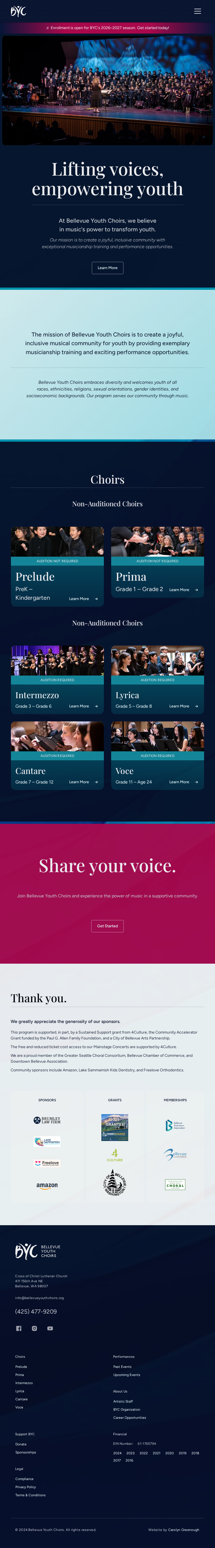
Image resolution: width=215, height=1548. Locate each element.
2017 (117, 1460)
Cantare (21, 1399)
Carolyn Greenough (184, 1530)
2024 (117, 1453)
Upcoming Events (126, 1375)
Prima (19, 1375)
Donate (21, 1444)
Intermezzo (24, 1383)
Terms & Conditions (30, 1495)
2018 (195, 1453)
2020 (169, 1453)
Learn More (108, 267)
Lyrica (19, 1391)
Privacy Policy (25, 1487)
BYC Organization (126, 1409)
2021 (156, 1453)
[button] (197, 11)
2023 (131, 1453)
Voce (19, 1407)
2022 (144, 1453)
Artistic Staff (123, 1401)
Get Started (107, 926)
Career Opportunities (129, 1418)
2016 (129, 1460)
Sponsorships (25, 1452)
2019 (182, 1453)
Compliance (24, 1479)
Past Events (122, 1367)
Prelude (21, 1367)
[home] (18, 11)
